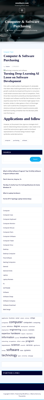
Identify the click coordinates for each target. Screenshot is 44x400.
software (24, 140)
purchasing (16, 140)
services (29, 345)
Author (7, 66)
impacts (23, 333)
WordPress (26, 394)
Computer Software (9, 236)
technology (9, 355)
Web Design (7, 309)
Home (11, 30)
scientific (23, 345)
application (5, 318)
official (19, 341)
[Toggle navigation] (22, 10)
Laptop (5, 275)
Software (6, 292)
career (17, 318)
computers (27, 322)
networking (5, 341)
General (5, 266)
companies (5, 323)
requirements (6, 345)
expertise (6, 333)
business (12, 318)
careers (22, 318)
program (30, 341)
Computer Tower (9, 52)
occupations (12, 341)
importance (29, 333)
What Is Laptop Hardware (11, 193)
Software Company (9, 301)
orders (23, 341)
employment (5, 330)
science (15, 344)
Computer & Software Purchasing (26, 30)
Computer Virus (8, 245)
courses (4, 326)
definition (10, 326)
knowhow (24, 337)
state (21, 350)
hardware (15, 333)
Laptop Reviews (8, 279)
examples (31, 330)
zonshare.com (22, 3)
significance (37, 345)
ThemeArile (22, 396)
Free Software (7, 258)
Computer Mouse (8, 228)
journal (17, 337)
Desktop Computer (9, 254)
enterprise (24, 330)
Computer (6, 211)
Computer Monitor (9, 223)
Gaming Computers (9, 262)
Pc (4, 284)
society (4, 350)
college (32, 318)
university (24, 356)
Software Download (9, 305)
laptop (32, 337)
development (24, 326)
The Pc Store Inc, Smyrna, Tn (12, 179)
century (27, 318)
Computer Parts (8, 232)
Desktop (5, 249)
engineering (15, 329)
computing (36, 323)
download (32, 326)
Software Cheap (8, 297)
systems (27, 350)
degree (17, 326)
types (19, 356)
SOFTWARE (6, 288)
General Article (7, 271)
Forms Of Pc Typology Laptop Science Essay (17, 199)
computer (7, 140)
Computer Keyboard (9, 219)
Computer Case (8, 215)
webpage (30, 356)
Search (7, 152)
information (8, 337)
